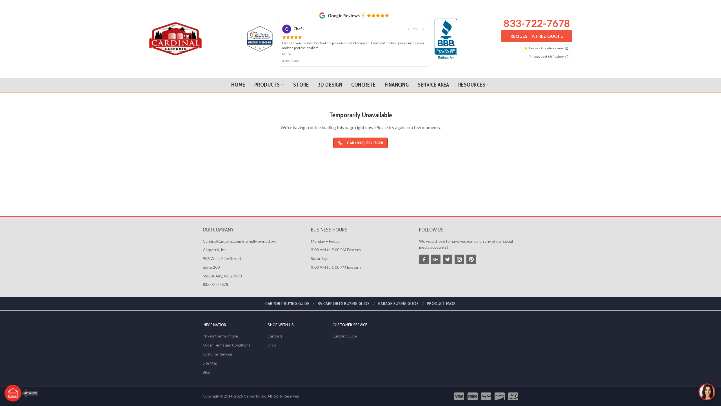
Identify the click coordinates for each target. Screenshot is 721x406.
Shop (272, 345)
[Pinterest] (471, 259)
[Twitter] (447, 259)
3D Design (330, 84)
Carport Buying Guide (287, 303)
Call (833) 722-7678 (365, 142)
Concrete (363, 84)
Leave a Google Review (546, 48)
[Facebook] (424, 259)
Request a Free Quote (537, 36)
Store (301, 84)
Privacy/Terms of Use (220, 336)
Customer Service (217, 354)
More (286, 54)
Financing (397, 84)
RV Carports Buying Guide (344, 303)
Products (267, 84)
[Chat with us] (706, 391)
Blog (206, 372)
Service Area (433, 84)
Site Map (210, 363)
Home (238, 84)
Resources (471, 84)
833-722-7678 (537, 23)
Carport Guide (345, 336)
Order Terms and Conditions (226, 345)
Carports (275, 336)
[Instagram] (459, 259)
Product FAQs (441, 303)
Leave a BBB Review (548, 56)
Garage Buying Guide (398, 303)
